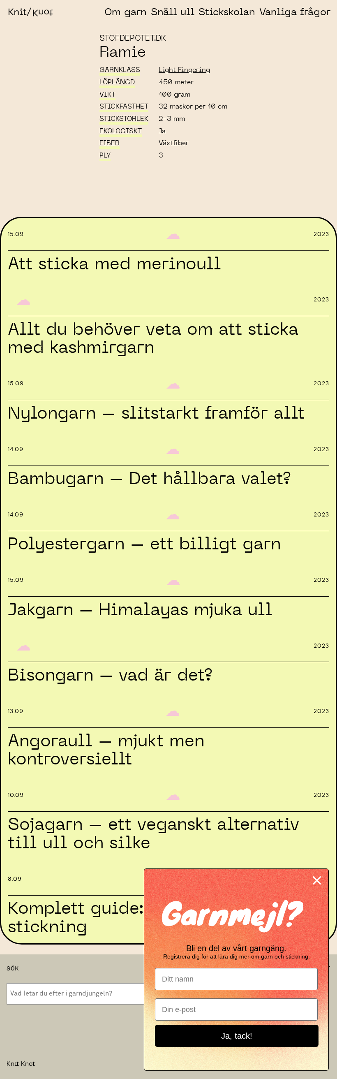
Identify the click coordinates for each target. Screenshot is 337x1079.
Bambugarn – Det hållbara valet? (149, 479)
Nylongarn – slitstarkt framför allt (156, 413)
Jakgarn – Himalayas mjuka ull (140, 610)
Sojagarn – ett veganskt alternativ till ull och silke (153, 834)
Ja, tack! (236, 1035)
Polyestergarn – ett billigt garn (144, 544)
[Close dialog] (316, 880)
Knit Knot (21, 1064)
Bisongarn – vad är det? (110, 675)
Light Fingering (184, 70)
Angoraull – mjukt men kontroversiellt (106, 750)
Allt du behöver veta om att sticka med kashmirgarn (153, 339)
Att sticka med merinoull (114, 264)
